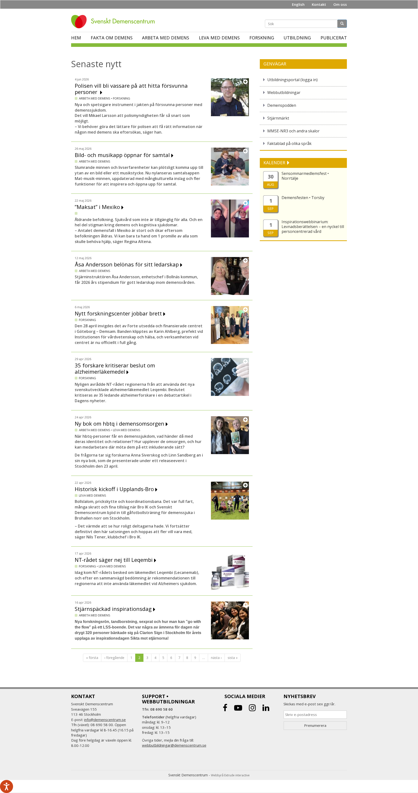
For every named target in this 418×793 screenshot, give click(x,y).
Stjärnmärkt (278, 118)
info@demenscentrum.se (105, 719)
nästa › (216, 657)
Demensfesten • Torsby (303, 197)
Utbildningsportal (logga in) (292, 79)
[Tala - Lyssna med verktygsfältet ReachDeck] (6, 786)
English (298, 4)
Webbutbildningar (283, 92)
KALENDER (274, 162)
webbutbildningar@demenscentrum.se (174, 745)
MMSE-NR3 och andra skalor (293, 131)
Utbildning (297, 38)
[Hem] (114, 21)
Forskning (261, 38)
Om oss (340, 4)
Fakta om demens (112, 38)
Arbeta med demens (165, 38)
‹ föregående (114, 657)
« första (92, 657)
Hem (76, 38)
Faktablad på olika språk (289, 143)
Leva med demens (219, 38)
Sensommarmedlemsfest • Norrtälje (305, 176)
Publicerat (334, 38)
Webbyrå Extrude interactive (230, 775)
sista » (233, 657)
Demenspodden (281, 105)
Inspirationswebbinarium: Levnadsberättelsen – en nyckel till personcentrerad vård (313, 226)
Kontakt (319, 4)
